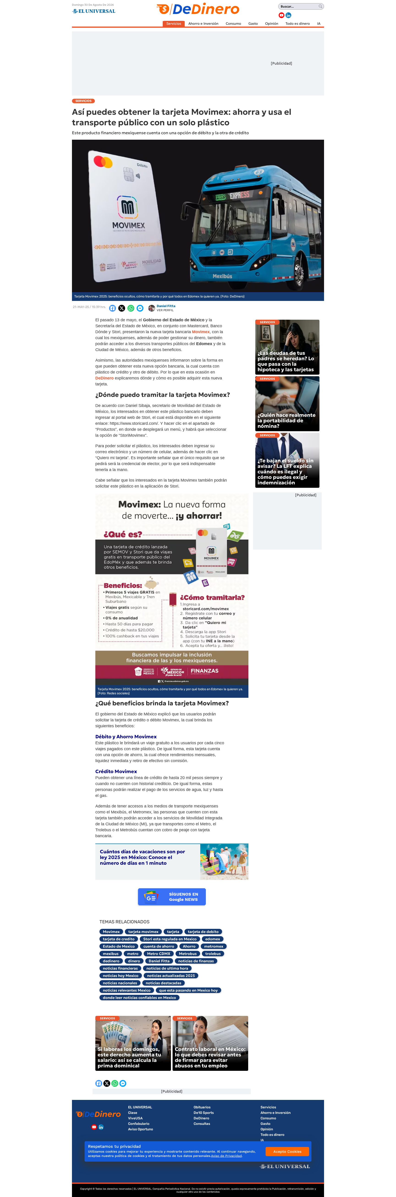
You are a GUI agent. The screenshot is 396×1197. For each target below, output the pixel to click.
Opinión (271, 23)
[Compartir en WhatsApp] (130, 308)
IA (318, 23)
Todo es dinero (298, 23)
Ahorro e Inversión (203, 23)
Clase (132, 1113)
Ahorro (189, 946)
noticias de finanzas (196, 961)
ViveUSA (135, 1118)
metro (132, 953)
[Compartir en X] (121, 308)
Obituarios (202, 1107)
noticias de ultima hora (167, 968)
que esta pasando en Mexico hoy (188, 990)
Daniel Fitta (159, 961)
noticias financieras (120, 968)
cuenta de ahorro (158, 946)
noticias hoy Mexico (120, 975)
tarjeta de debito (203, 931)
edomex (212, 939)
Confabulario (138, 1124)
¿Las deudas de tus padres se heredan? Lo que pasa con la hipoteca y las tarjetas (286, 361)
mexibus (110, 953)
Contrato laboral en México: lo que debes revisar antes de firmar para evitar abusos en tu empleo (210, 1057)
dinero (134, 961)
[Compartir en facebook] (112, 308)
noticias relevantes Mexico (127, 990)
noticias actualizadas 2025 (171, 975)
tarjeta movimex (143, 931)
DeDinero (201, 1118)
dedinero (111, 961)
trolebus (213, 953)
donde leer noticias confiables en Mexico (139, 997)
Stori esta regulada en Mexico (170, 939)
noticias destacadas (163, 983)
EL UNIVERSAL (140, 1107)
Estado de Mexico (119, 946)
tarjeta (173, 931)
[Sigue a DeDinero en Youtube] (281, 15)
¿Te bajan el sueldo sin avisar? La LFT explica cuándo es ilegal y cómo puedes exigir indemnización (286, 472)
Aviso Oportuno (140, 1129)
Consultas (202, 1124)
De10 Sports (204, 1113)
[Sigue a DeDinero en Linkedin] (288, 15)
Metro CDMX (158, 953)
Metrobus (188, 953)
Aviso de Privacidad (226, 1156)
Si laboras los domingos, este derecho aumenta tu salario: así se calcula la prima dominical (129, 1057)
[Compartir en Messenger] (140, 308)
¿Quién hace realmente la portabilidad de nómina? (287, 420)
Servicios (173, 23)
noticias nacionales (120, 983)
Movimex (111, 931)
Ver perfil (165, 310)
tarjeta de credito (119, 939)
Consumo (233, 23)
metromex (213, 946)
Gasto (253, 23)
